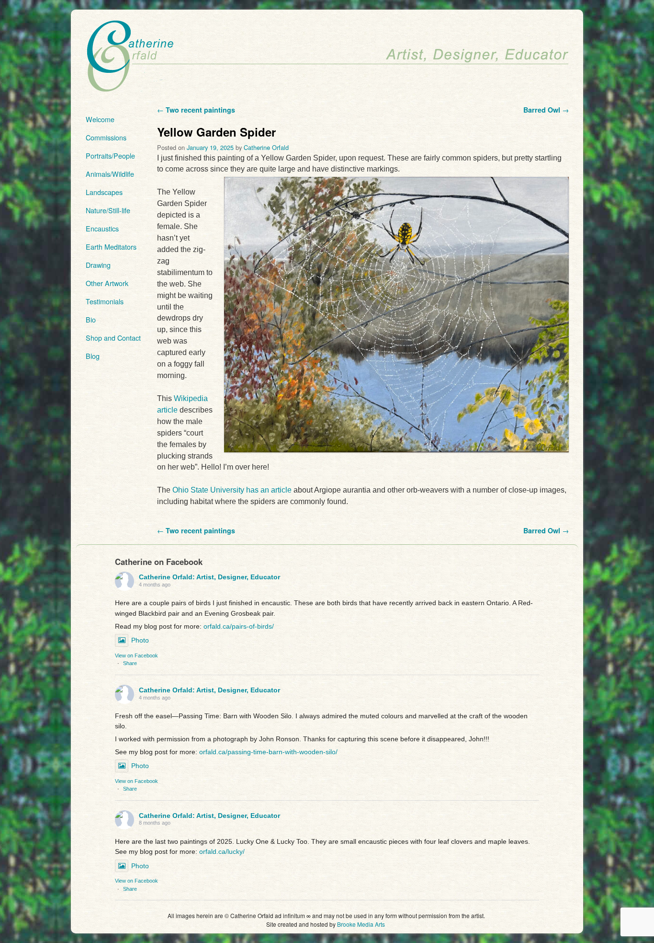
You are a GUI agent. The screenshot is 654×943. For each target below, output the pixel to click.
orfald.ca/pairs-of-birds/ (238, 626)
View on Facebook (136, 655)
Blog (93, 356)
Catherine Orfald (266, 147)
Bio (91, 319)
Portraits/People (110, 155)
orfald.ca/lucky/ (222, 851)
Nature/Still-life (108, 210)
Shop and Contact (113, 338)
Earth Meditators (111, 247)
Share (130, 663)
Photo (140, 640)
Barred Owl (546, 110)
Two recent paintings (196, 110)
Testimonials (105, 301)
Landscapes (104, 192)
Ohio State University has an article (232, 490)
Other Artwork (107, 283)
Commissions (106, 137)
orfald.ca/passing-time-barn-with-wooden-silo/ (268, 752)
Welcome (100, 119)
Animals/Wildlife (110, 174)
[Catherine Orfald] (327, 56)
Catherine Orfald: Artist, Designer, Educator (209, 577)
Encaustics (102, 228)
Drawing (98, 265)
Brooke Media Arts (361, 924)
